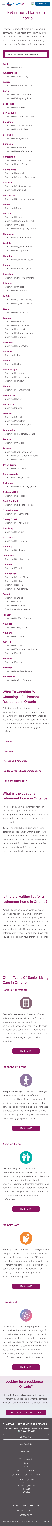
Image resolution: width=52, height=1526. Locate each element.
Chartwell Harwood (14, 67)
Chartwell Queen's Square (18, 160)
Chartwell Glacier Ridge (17, 577)
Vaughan (8, 624)
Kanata (7, 265)
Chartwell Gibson (13, 408)
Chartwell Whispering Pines (19, 98)
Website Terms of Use (26, 1510)
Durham (7, 213)
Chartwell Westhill (14, 653)
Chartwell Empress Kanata (18, 268)
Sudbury (7, 546)
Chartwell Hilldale (14, 581)
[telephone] (32, 3)
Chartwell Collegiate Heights (19, 505)
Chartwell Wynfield (14, 225)
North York (8, 404)
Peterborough (10, 474)
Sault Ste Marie (11, 501)
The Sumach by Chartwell (18, 609)
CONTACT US (26, 1444)
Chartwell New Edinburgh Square (21, 455)
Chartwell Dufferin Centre (18, 618)
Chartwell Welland (14, 662)
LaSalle (7, 296)
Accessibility (26, 1515)
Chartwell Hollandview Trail (18, 85)
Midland (7, 351)
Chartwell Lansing (14, 598)
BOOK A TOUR (42, 4)
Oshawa (7, 439)
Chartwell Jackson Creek (17, 477)
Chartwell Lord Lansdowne (18, 452)
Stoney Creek (10, 519)
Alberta (26, 1483)
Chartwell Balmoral (14, 173)
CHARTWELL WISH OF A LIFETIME (26, 1475)
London (7, 318)
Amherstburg (10, 73)
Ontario (27, 1489)
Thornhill (8, 564)
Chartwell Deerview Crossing (19, 259)
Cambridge (9, 156)
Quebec (26, 1492)
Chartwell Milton (13, 364)
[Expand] (45, 741)
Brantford (8, 122)
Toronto (7, 594)
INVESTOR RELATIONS (26, 1471)
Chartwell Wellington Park (18, 250)
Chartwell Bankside (14, 287)
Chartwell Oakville (14, 417)
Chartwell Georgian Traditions (20, 177)
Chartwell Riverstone (15, 337)
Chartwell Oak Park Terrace (18, 671)
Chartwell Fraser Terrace (17, 164)
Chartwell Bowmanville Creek (19, 116)
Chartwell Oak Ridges (16, 496)
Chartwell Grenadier (15, 605)
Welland (7, 658)
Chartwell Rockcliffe (15, 459)
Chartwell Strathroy (14, 532)
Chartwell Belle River (15, 107)
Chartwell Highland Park (17, 325)
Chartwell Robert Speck (17, 377)
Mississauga (10, 369)
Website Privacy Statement (26, 1505)
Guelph (7, 243)
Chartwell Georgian (14, 208)
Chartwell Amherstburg (16, 76)
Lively (6, 309)
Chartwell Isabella (14, 585)
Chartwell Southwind (15, 550)
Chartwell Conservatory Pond (19, 278)
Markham (8, 342)
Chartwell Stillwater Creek (18, 390)
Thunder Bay (10, 573)
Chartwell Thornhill (14, 568)
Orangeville (9, 430)
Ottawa (7, 448)
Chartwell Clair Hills (15, 645)
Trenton (7, 615)
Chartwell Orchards (14, 636)
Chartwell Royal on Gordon (18, 246)
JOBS (26, 1467)
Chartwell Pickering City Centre (20, 228)
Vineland (8, 633)
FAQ (26, 1463)
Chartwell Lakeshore (15, 147)
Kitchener (8, 283)
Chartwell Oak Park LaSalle (18, 299)
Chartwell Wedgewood (16, 138)
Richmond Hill (10, 492)
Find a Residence (27, 1480)
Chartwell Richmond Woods (19, 333)
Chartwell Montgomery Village (20, 434)
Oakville (7, 413)
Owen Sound (9, 465)
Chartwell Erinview (14, 381)
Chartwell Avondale (14, 601)
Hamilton (8, 256)
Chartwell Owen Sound (16, 468)
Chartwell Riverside (14, 321)
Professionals (26, 1459)
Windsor (7, 667)
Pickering (8, 483)
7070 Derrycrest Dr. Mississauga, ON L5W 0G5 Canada (26, 1429)
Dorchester (9, 195)
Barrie (6, 91)
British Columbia (26, 1486)
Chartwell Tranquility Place (18, 125)
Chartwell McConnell (15, 190)
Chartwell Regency (14, 373)
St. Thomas (9, 537)
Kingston (8, 274)
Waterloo (8, 642)
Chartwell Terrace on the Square (21, 649)
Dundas (7, 204)
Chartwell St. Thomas (16, 541)
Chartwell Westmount (16, 290)
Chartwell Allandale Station (18, 94)
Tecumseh (8, 555)
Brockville (8, 135)
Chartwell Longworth (15, 329)
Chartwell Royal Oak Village (18, 303)
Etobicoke (8, 234)
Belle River (8, 104)
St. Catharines (10, 510)
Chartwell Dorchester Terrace (20, 199)
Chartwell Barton (13, 399)
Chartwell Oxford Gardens (18, 680)
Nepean (7, 386)
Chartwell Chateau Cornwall (19, 186)
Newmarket (9, 395)
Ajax (5, 64)
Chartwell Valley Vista (16, 627)
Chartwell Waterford (15, 421)
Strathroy (8, 528)
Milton (6, 360)
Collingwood (9, 169)
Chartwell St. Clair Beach (17, 559)
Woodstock (9, 676)
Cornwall (7, 182)
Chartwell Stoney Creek (17, 523)
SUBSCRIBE (26, 1452)
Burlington (8, 144)
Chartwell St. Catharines (17, 514)
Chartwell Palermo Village (18, 424)
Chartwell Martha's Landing (19, 151)
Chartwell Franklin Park (16, 129)
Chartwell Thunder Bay (16, 589)
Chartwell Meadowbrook (17, 312)
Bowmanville (9, 113)
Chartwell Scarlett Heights (18, 237)
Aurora (6, 82)
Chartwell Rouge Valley (16, 346)
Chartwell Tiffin (12, 355)
